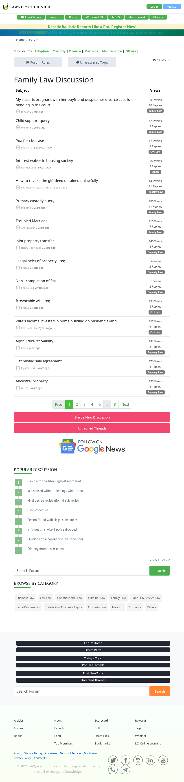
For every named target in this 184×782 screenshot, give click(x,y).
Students (135, 607)
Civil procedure (37, 510)
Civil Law (155, 151)
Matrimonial (136, 17)
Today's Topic (93, 658)
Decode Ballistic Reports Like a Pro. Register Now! (92, 26)
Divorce (75, 51)
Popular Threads (93, 665)
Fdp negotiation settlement (46, 549)
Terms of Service (70, 753)
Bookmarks (102, 743)
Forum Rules (39, 62)
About (17, 753)
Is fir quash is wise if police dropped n (53, 529)
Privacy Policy (22, 758)
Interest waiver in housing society (44, 160)
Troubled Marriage (32, 220)
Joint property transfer (35, 240)
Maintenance (112, 51)
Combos (55, 17)
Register (171, 6)
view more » (160, 559)
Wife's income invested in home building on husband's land (66, 321)
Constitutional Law (69, 598)
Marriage (91, 51)
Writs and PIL (95, 17)
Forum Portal (93, 650)
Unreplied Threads (92, 428)
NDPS (116, 17)
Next (125, 404)
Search (160, 570)
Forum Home (93, 643)
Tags (138, 728)
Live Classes (33, 17)
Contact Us (41, 758)
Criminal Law (96, 598)
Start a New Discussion (92, 417)
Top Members (63, 743)
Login (154, 6)
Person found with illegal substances (52, 520)
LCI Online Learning (148, 743)
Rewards (141, 720)
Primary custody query (35, 200)
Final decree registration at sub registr (53, 500)
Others (130, 51)
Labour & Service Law (146, 598)
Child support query (33, 120)
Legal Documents (28, 607)
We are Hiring (33, 753)
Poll (97, 728)
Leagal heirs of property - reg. (41, 260)
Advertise (51, 753)
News (58, 720)
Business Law (25, 598)
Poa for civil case (30, 140)
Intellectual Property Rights (64, 607)
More (156, 17)
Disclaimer (90, 753)
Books (73, 17)
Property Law (155, 191)
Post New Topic (93, 673)
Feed (57, 736)
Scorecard (101, 720)
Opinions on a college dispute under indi (55, 539)
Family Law (155, 110)
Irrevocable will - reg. (33, 300)
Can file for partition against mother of (54, 481)
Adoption (42, 51)
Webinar (140, 736)
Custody (59, 51)
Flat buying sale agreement (39, 361)
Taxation (117, 607)
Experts (59, 728)
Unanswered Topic (93, 62)
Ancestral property (32, 381)
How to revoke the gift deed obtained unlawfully (57, 180)
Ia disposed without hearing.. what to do (55, 491)
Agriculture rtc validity (34, 341)
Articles (19, 720)
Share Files (102, 736)
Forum (18, 728)
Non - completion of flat (36, 280)
